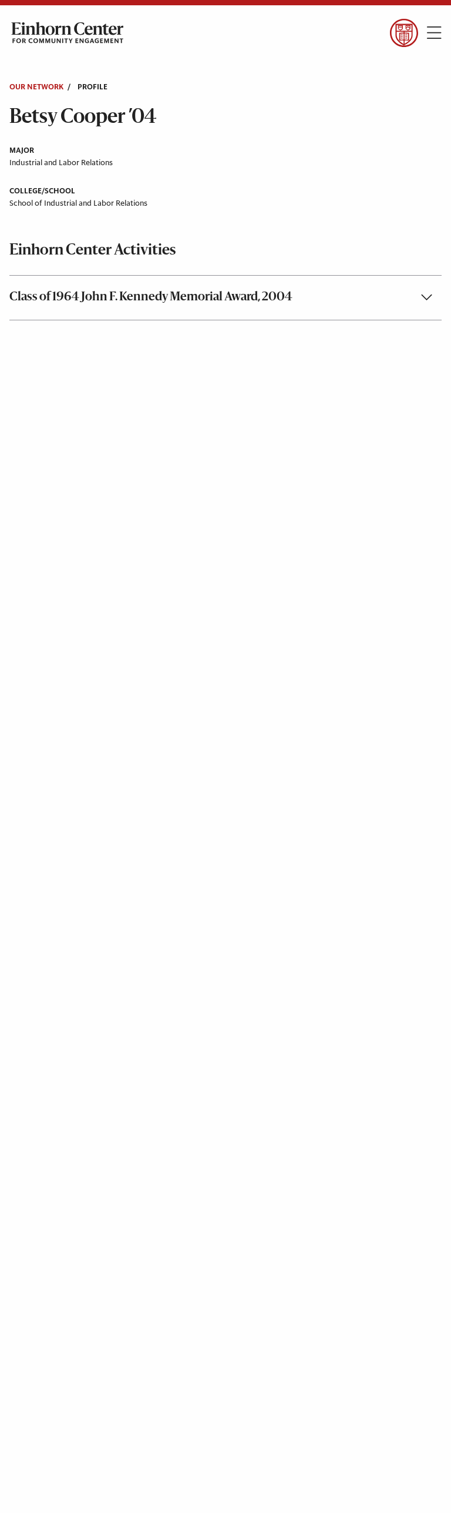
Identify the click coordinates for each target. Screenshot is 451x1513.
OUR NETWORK (36, 87)
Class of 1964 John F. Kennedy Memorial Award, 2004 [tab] (150, 297)
